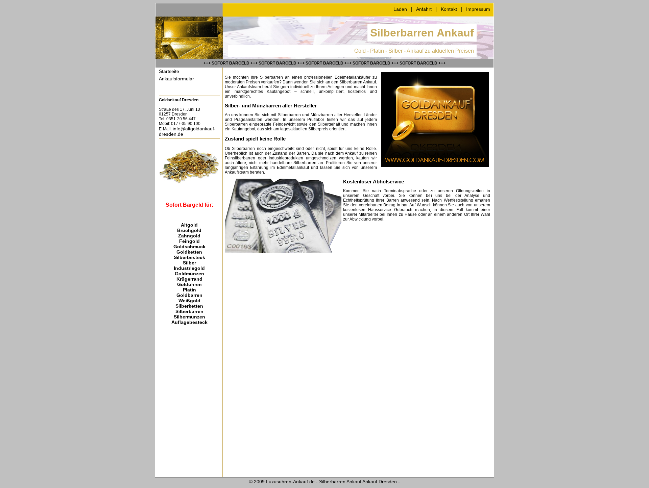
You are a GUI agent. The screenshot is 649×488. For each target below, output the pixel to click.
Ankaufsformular (176, 78)
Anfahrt (424, 9)
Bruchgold (189, 230)
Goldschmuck (189, 246)
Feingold (189, 241)
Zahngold (189, 235)
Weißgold (189, 300)
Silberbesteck (189, 257)
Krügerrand (189, 279)
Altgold (189, 225)
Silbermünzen (189, 316)
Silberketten (189, 306)
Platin (189, 289)
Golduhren (189, 284)
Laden (400, 9)
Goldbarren (189, 295)
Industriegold (189, 268)
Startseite (169, 71)
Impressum (478, 9)
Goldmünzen (189, 273)
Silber (189, 262)
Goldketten (189, 252)
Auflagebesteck (189, 322)
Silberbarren (189, 311)
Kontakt (449, 9)
